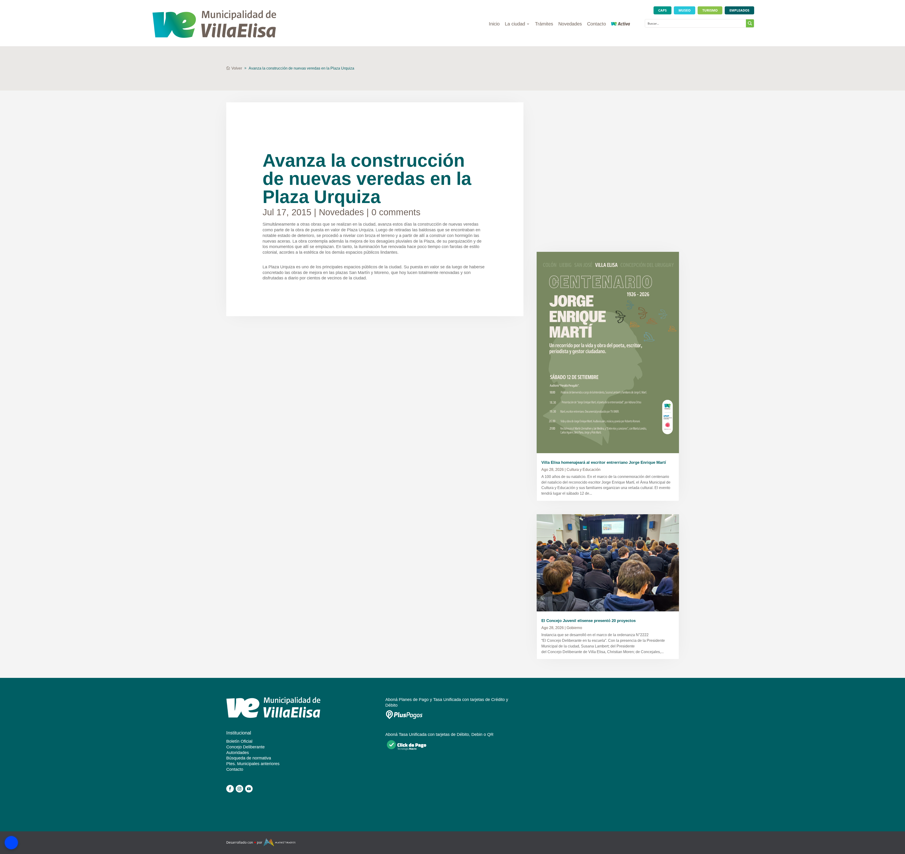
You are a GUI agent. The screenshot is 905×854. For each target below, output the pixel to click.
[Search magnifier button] (750, 23)
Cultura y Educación (584, 470)
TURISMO (710, 10)
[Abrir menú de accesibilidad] (11, 842)
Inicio (494, 24)
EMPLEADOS (739, 10)
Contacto (596, 24)
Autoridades (237, 752)
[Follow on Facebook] (230, 788)
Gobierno (574, 628)
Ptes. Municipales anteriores (253, 763)
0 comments (395, 212)
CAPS (662, 10)
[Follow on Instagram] (239, 788)
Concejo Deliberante (245, 747)
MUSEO (685, 10)
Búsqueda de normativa (248, 758)
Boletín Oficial (239, 741)
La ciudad (515, 24)
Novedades (570, 24)
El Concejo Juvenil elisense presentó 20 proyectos (588, 620)
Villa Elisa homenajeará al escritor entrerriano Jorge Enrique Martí (603, 462)
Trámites (544, 24)
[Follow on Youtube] (249, 788)
